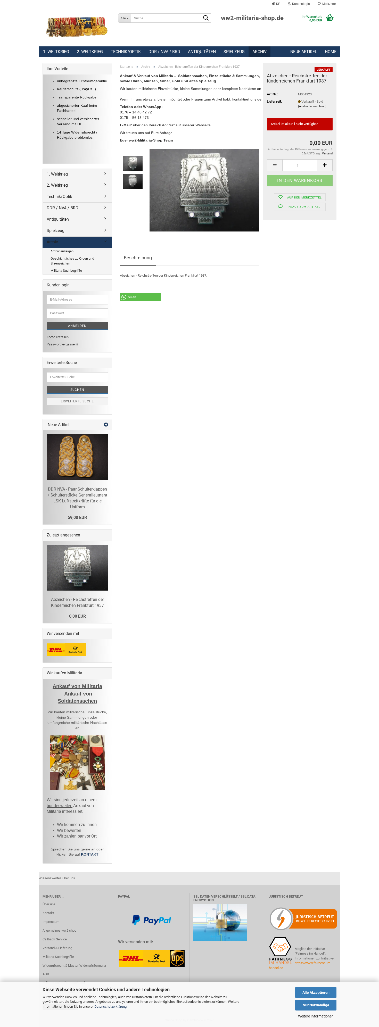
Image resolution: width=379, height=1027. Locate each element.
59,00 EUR (77, 517)
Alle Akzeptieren (315, 992)
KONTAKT (89, 854)
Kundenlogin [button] (300, 4)
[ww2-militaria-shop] (76, 27)
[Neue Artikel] (106, 425)
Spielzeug (234, 51)
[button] (276, 4)
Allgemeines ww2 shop (59, 930)
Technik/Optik (126, 51)
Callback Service (55, 939)
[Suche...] (206, 18)
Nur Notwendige (316, 1005)
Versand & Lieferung (57, 948)
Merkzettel (328, 4)
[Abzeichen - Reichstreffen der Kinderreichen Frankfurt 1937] (204, 190)
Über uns (49, 904)
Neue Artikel (303, 51)
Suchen (77, 390)
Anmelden (77, 326)
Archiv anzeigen (62, 251)
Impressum (51, 922)
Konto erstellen (58, 337)
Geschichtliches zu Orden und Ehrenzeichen (72, 260)
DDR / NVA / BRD (164, 51)
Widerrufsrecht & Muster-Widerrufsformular (74, 965)
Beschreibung (138, 257)
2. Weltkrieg (90, 51)
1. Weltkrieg (56, 51)
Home (330, 51)
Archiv (259, 51)
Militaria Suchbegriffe (66, 270)
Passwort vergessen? (62, 344)
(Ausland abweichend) (312, 106)
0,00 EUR (77, 616)
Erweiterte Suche (77, 401)
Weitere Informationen (316, 1016)
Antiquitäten (202, 51)
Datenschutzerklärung (110, 1006)
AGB (46, 974)
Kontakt (48, 913)
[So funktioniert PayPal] (151, 919)
